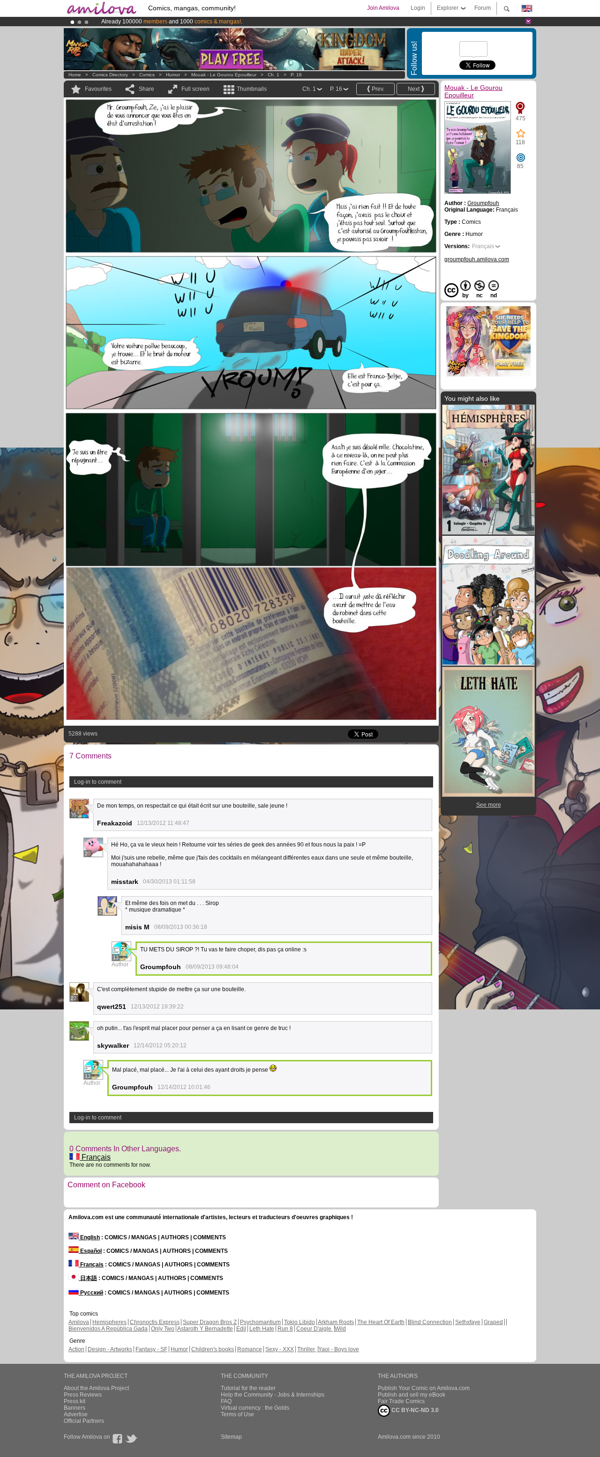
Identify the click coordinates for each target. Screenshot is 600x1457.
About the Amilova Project (96, 1388)
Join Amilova (383, 8)
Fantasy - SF (151, 1349)
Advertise (76, 1414)
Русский (91, 1292)
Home (74, 74)
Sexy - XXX (279, 1349)
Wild (340, 1328)
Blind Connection (430, 1322)
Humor (173, 74)
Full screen (195, 89)
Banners (74, 1408)
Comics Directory (110, 74)
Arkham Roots (336, 1322)
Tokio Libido (299, 1322)
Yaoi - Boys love (338, 1349)
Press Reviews (83, 1394)
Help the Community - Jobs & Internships (272, 1394)
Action (76, 1349)
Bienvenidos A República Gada (108, 1328)
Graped (493, 1322)
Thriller (306, 1349)
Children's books (212, 1349)
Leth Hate (261, 1328)
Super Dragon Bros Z (210, 1322)
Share (146, 89)
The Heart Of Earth (381, 1322)
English (89, 1237)
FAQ (226, 1401)
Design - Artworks (110, 1349)
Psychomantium (260, 1322)
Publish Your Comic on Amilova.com (424, 1388)
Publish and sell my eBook (411, 1394)
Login (418, 8)
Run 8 (285, 1328)
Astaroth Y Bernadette (205, 1328)
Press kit (74, 1401)
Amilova (78, 1322)
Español (90, 1251)
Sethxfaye (467, 1322)
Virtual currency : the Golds (255, 1408)
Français (95, 1157)
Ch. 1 (273, 74)
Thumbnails (252, 89)
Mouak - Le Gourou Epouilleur (223, 74)
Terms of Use (237, 1414)
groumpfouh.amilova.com (476, 259)
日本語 (88, 1278)
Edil (241, 1328)
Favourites (98, 89)
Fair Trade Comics (401, 1401)
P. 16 (296, 74)
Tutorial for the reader (248, 1388)
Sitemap (231, 1437)
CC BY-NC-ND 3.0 (414, 1410)
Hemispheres (109, 1322)
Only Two (162, 1328)
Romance (249, 1349)
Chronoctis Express (155, 1322)
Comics (147, 74)
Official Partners (84, 1421)
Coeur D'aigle (314, 1328)
